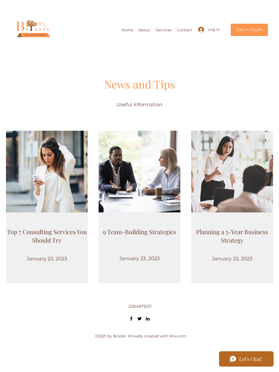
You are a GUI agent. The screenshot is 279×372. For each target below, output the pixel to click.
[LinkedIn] (147, 318)
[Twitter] (139, 318)
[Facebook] (131, 318)
